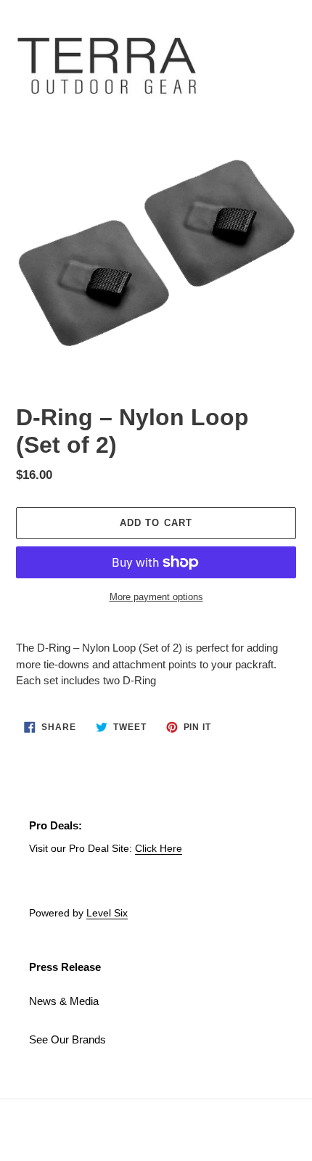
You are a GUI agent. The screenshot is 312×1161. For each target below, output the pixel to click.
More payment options (156, 596)
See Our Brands (67, 1039)
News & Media (64, 1001)
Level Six (107, 913)
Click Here (158, 848)
